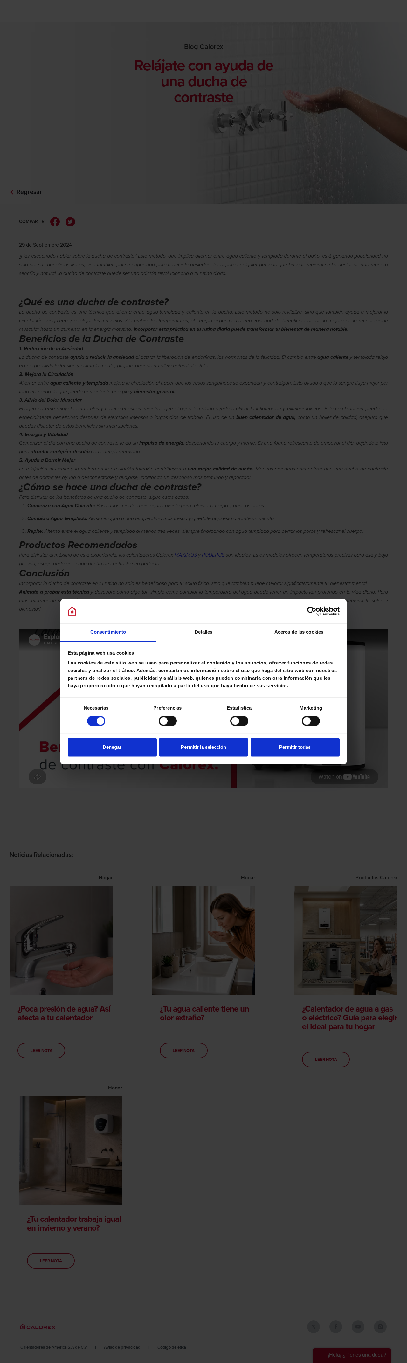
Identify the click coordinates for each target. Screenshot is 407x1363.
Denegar (112, 747)
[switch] (168, 721)
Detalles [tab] (204, 632)
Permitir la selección (203, 747)
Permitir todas (295, 747)
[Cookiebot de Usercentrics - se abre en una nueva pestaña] (312, 611)
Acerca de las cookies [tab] (298, 632)
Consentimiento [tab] (108, 632)
